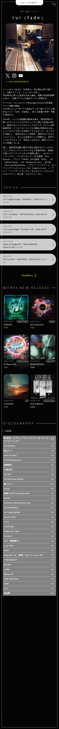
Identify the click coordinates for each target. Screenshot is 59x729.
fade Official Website (19, 81)
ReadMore (27, 275)
